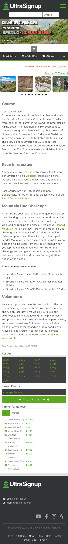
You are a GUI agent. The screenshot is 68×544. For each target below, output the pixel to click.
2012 (37, 372)
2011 (52, 372)
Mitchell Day (13, 431)
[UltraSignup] (22, 5)
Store (40, 536)
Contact (58, 536)
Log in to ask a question (32, 399)
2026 (6, 359)
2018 (6, 368)
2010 (6, 376)
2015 (53, 368)
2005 (53, 376)
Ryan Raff (12, 427)
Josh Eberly (13, 450)
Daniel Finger (13, 461)
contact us (20, 498)
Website (10, 55)
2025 (22, 359)
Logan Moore (14, 420)
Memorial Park (11, 27)
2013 (22, 372)
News (32, 536)
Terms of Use (29, 539)
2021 (22, 363)
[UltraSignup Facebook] (46, 515)
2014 (6, 372)
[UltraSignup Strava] (61, 515)
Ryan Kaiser (13, 423)
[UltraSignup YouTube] (38, 515)
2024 (37, 359)
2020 (37, 363)
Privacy (43, 539)
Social (49, 55)
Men (6, 413)
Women (15, 412)
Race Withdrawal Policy (15, 198)
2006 (37, 376)
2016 (37, 368)
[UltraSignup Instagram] (54, 515)
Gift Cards (21, 536)
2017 (21, 368)
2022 (6, 363)
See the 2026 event (56, 73)
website (30, 175)
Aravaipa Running (13, 392)
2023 (53, 359)
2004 (6, 380)
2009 (22, 376)
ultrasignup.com (22, 502)
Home (10, 536)
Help (48, 536)
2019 (53, 363)
